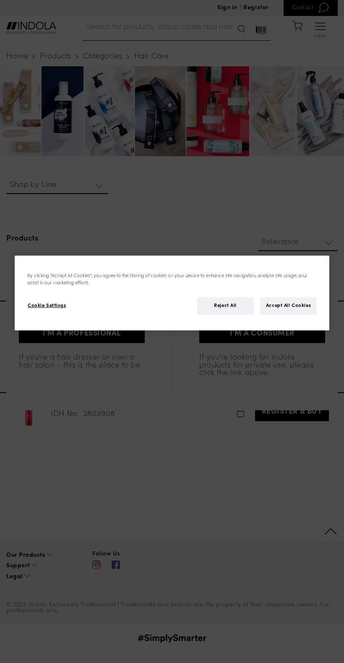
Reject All (225, 306)
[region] (172, 292)
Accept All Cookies (288, 306)
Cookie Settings (47, 306)
